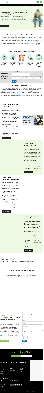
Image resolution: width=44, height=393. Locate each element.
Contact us (2, 335)
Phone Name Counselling (17, 71)
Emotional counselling (31, 40)
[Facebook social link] (11, 385)
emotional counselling (19, 95)
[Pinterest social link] (19, 385)
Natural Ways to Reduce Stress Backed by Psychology (23, 261)
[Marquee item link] (9, 5)
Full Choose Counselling (27, 331)
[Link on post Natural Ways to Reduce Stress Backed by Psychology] (27, 257)
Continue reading (15, 263)
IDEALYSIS (37, 391)
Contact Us (2, 373)
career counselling (22, 273)
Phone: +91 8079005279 (15, 380)
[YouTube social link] (17, 385)
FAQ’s (1, 367)
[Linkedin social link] (21, 385)
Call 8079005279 (5, 26)
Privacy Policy (2, 371)
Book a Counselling (27, 356)
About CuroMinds (15, 356)
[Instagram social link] (15, 385)
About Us (2, 364)
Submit (14, 81)
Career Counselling (13, 364)
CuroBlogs (2, 369)
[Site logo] (5, 1)
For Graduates (22, 371)
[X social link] (13, 385)
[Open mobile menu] (41, 2)
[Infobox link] (37, 2)
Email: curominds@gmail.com (16, 378)
